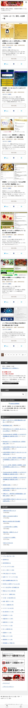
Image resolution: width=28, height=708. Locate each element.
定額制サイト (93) (7, 632)
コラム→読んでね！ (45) (8, 556)
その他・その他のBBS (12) (9, 598)
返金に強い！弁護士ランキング (10, 532)
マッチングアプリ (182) (8, 566)
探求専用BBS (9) (7, 563)
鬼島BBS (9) (6, 559)
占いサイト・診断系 (7, 47)
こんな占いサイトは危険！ (9, 537)
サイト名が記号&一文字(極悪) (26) (11, 587)
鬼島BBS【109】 (7, 484)
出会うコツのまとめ (8, 542)
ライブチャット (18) (7, 625)
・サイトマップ (6, 683)
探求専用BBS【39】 (7, 425)
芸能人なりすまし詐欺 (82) (9, 591)
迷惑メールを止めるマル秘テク (10, 516)
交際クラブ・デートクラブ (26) (10, 577)
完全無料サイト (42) (7, 615)
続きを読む (14, 58)
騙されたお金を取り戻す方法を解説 (11, 521)
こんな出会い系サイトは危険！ (10, 526)
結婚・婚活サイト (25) (8, 601)
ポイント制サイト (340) (8, 570)
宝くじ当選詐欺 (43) (7, 629)
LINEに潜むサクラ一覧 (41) (9, 573)
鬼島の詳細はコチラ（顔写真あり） (10, 368)
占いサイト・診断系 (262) (9, 594)
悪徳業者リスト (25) (7, 639)
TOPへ (21, 706)
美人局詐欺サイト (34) (8, 611)
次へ (23, 354)
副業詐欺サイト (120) (8, 622)
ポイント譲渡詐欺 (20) (8, 604)
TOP (11, 696)
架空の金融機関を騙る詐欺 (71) (10, 580)
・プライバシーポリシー (8, 686)
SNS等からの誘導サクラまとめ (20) (11, 584)
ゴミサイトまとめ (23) (8, 608)
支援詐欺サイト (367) (8, 618)
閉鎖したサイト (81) (7, 636)
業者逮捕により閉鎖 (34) (8, 643)
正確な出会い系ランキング (9, 510)
